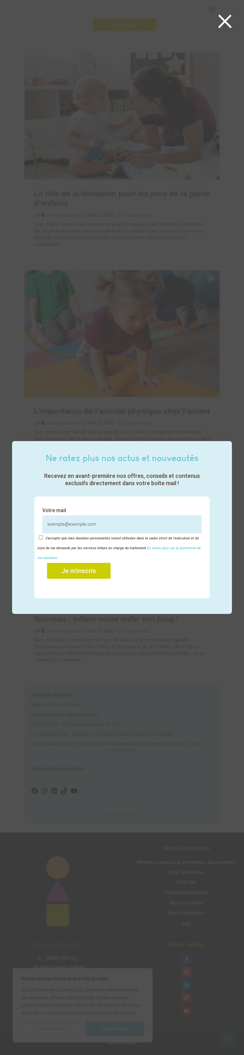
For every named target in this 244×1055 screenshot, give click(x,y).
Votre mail (54, 510)
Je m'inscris (78, 571)
